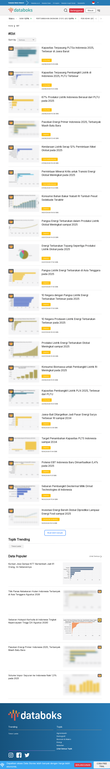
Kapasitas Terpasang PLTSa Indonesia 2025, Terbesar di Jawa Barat (68, 49)
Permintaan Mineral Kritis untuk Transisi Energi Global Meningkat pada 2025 (68, 173)
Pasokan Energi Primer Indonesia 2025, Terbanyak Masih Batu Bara (71, 123)
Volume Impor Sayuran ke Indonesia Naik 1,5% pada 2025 (32, 677)
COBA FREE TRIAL (102, 765)
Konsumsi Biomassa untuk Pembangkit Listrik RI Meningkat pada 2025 (69, 368)
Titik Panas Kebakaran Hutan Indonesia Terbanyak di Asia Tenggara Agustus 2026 (34, 593)
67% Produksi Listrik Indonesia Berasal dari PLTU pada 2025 (71, 99)
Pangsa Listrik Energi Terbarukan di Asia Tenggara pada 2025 (71, 272)
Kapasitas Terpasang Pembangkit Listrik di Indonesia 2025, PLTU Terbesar (66, 74)
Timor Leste (16, 546)
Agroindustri (62, 733)
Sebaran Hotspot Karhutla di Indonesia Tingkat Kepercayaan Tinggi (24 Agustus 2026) (32, 621)
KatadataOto (81, 3)
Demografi (61, 736)
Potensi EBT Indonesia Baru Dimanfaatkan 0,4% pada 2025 (70, 464)
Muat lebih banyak (55, 533)
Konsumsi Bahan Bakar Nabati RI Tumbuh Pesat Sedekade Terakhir (69, 198)
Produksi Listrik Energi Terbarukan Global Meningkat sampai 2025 (66, 344)
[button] (95, 3)
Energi (46, 135)
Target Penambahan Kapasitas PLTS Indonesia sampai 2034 (69, 440)
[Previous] (96, 18)
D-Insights (56, 3)
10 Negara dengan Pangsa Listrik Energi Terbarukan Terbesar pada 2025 (65, 297)
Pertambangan (49, 159)
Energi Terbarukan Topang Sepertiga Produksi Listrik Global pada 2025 (68, 247)
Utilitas (46, 60)
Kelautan (60, 745)
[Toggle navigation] (99, 10)
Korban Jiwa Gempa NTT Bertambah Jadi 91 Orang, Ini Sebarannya (31, 565)
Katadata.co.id (35, 3)
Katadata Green (46, 3)
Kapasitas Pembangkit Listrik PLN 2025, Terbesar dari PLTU (71, 392)
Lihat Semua (94, 556)
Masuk (91, 10)
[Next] (100, 18)
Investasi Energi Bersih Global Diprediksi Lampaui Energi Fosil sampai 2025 (70, 511)
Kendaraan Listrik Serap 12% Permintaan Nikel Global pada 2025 (69, 148)
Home (10, 26)
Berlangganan (76, 10)
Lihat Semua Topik (64, 749)
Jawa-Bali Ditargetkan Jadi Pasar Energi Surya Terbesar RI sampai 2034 (69, 416)
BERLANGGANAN (83, 765)
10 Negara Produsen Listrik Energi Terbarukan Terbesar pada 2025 (68, 320)
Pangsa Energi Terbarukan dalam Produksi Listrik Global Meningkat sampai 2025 (70, 222)
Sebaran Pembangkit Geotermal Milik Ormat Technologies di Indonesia (67, 488)
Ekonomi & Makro (50, 519)
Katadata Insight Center (68, 3)
